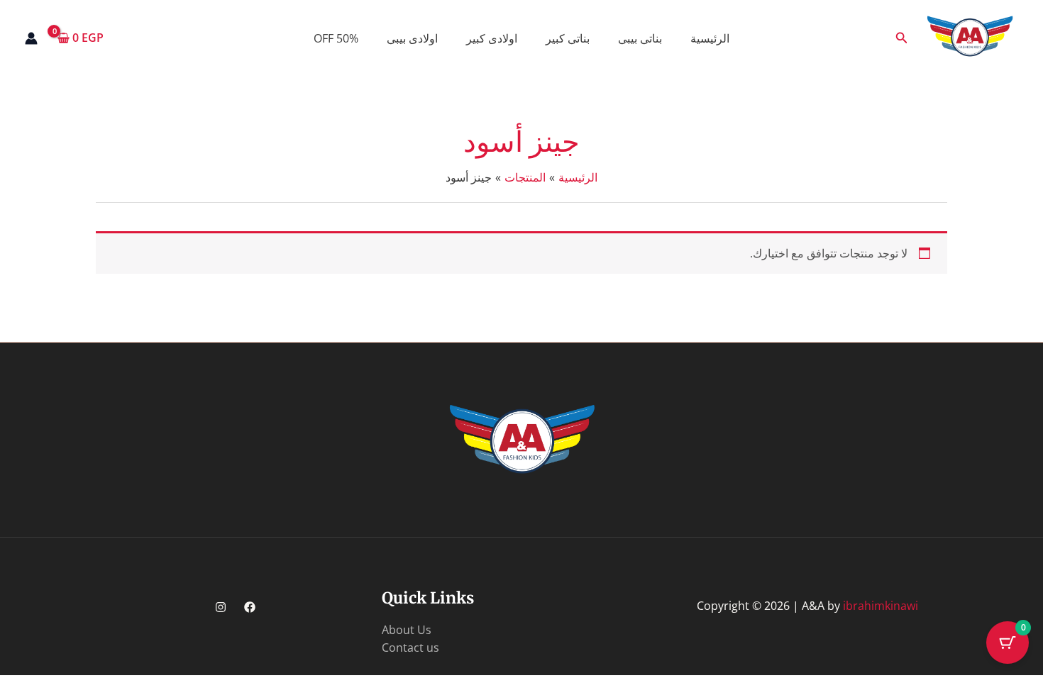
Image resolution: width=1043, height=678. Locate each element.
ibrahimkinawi (880, 605)
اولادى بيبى (412, 38)
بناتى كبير (568, 38)
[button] (900, 38)
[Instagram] (220, 607)
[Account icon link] (31, 38)
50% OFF (336, 38)
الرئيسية (709, 38)
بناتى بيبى (640, 38)
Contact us (410, 647)
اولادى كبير (491, 38)
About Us (406, 630)
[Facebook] (249, 607)
